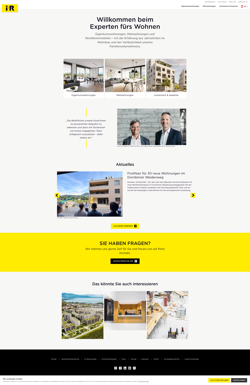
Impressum (145, 359)
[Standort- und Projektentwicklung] (82, 315)
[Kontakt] (125, 310)
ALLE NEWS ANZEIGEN (123, 226)
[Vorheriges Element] (57, 195)
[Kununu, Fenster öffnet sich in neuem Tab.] (134, 368)
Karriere (241, 2)
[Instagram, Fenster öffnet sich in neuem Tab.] (115, 368)
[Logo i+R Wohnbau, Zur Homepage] (10, 8)
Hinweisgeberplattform (172, 359)
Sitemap (134, 359)
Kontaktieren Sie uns (123, 261)
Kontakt (54, 359)
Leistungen (222, 2)
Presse (123, 359)
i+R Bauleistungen (90, 359)
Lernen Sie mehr (143, 381)
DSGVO (156, 359)
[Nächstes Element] (193, 195)
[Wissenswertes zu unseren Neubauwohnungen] (167, 315)
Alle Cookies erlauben (219, 380)
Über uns (232, 2)
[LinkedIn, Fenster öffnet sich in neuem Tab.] (125, 368)
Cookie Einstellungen (192, 359)
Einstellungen (239, 380)
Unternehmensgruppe (109, 359)
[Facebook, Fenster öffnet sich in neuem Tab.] (120, 368)
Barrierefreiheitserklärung (70, 359)
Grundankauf (210, 2)
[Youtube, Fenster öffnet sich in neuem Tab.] (129, 368)
